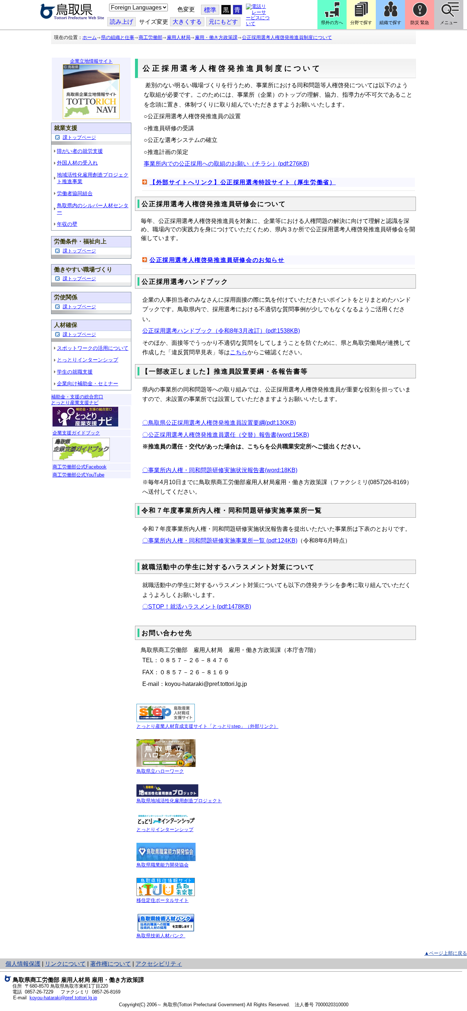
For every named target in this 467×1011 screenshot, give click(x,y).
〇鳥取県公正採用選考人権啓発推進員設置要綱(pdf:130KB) (219, 423)
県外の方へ (332, 22)
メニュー (449, 22)
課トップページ (79, 137)
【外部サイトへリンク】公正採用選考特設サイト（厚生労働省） (243, 182)
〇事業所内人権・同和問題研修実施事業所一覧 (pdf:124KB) (219, 540)
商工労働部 (150, 37)
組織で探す (390, 22)
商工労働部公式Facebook (80, 467)
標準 (210, 10)
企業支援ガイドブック (76, 433)
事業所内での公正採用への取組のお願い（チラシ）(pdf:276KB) (226, 164)
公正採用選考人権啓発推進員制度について (287, 37)
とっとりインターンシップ (87, 360)
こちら (238, 352)
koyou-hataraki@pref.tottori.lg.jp (63, 997)
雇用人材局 (178, 37)
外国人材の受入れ (77, 163)
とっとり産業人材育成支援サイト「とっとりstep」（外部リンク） (207, 726)
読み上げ (121, 22)
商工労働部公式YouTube (78, 475)
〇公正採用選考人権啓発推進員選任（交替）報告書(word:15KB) (225, 435)
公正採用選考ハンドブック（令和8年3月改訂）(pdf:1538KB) (221, 331)
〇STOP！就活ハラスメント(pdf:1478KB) (196, 606)
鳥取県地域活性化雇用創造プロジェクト (179, 800)
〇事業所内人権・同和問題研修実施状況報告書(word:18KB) (219, 470)
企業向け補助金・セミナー (87, 383)
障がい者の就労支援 (80, 151)
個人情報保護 (22, 964)
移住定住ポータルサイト (162, 900)
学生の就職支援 (75, 372)
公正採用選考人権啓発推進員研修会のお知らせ (217, 260)
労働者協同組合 (75, 193)
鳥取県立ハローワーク (160, 771)
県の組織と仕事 (117, 37)
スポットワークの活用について (92, 348)
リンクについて (65, 964)
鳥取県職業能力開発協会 (162, 865)
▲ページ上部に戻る (445, 953)
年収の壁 (67, 224)
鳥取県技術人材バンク (160, 935)
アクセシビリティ (158, 964)
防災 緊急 (419, 22)
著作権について (110, 964)
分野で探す (361, 22)
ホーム (89, 37)
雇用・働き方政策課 (216, 37)
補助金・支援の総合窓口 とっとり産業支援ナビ (77, 399)
